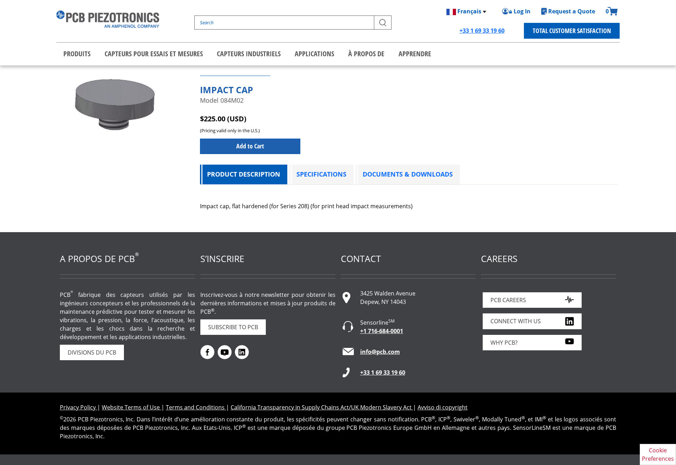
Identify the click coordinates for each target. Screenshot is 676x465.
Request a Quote (571, 11)
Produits (76, 53)
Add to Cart (250, 146)
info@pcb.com (380, 352)
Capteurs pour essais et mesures (154, 53)
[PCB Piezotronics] (107, 19)
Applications (314, 53)
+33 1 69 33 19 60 (482, 30)
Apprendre (415, 53)
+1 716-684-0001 (381, 331)
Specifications (321, 174)
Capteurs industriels (249, 53)
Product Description (243, 174)
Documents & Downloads (408, 174)
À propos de (366, 53)
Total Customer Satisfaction (572, 30)
